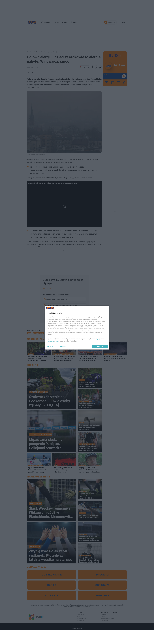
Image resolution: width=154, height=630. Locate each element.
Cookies (57, 341)
